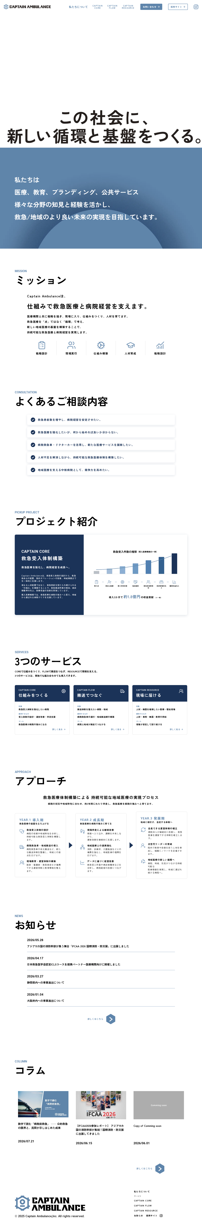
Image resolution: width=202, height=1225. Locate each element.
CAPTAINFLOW (112, 7)
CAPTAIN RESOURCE (146, 1210)
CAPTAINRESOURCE (128, 7)
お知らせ (138, 1215)
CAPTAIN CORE (143, 1200)
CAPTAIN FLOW (143, 1205)
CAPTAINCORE (97, 7)
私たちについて (78, 6)
